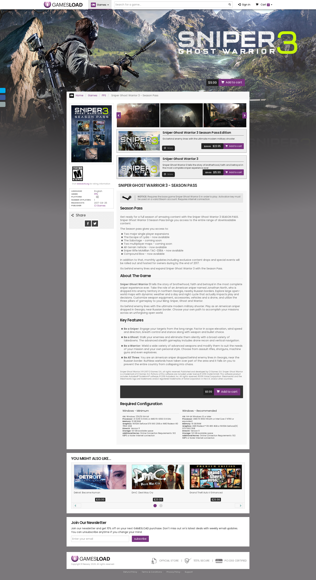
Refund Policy (130, 571)
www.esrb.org (83, 183)
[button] (77, 505)
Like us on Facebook (88, 223)
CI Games (100, 205)
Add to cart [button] (234, 82)
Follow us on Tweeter (95, 223)
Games (92, 95)
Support (189, 571)
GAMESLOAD (63, 5)
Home (79, 95)
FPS (104, 95)
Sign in (246, 4)
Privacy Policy (173, 571)
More (170, 148)
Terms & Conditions (152, 571)
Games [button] (102, 5)
